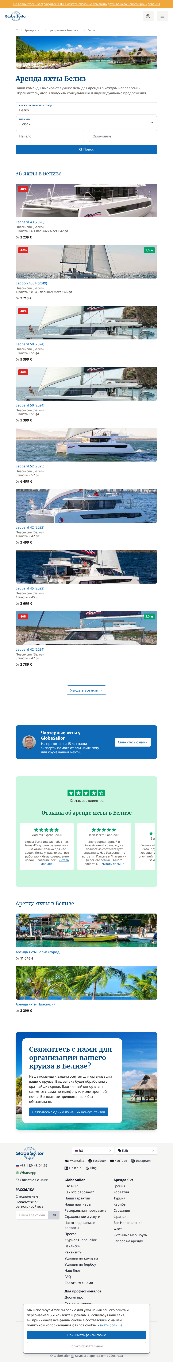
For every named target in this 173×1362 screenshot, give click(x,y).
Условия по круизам (81, 1258)
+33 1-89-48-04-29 (33, 1165)
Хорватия (121, 1192)
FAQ (68, 1276)
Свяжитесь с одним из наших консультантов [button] (68, 1112)
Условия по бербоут (81, 1264)
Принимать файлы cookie (86, 1335)
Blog (93, 1168)
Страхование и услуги (82, 1216)
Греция (119, 1186)
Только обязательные (86, 1346)
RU (81, 1150)
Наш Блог (72, 1270)
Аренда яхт (31, 30)
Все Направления (128, 1222)
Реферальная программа (85, 1210)
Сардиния (122, 1210)
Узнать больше (109, 1325)
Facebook (99, 1161)
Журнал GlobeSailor (81, 1240)
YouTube (121, 1161)
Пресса (70, 1233)
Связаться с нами (34, 1180)
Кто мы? (71, 1186)
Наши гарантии (77, 1198)
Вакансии (72, 1246)
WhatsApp (28, 1172)
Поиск (88, 149)
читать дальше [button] (113, 864)
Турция (119, 1198)
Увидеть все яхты (84, 690)
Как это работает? (79, 1192)
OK (53, 1215)
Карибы (120, 1204)
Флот (118, 1228)
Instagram (143, 1161)
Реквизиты (73, 1252)
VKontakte (77, 1161)
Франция (121, 1216)
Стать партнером (79, 1303)
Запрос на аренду (128, 1241)
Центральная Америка (63, 30)
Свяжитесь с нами (132, 742)
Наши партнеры (78, 1204)
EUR (125, 1150)
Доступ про (74, 1297)
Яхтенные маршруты (130, 1235)
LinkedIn (75, 1168)
